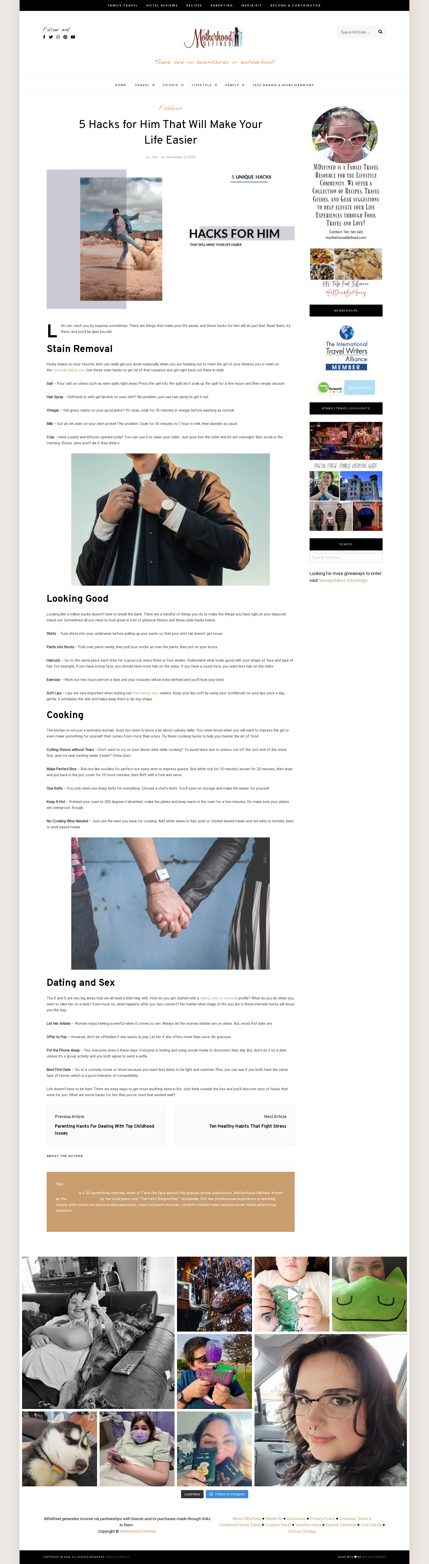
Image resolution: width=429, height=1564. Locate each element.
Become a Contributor (296, 5)
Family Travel (123, 5)
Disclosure (296, 1518)
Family (232, 85)
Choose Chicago (302, 1531)
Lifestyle (202, 85)
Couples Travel (278, 1525)
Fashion (170, 108)
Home (120, 85)
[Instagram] (168, 1403)
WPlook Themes (374, 1557)
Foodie (171, 85)
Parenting (222, 5)
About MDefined (247, 1518)
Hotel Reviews (162, 5)
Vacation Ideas (308, 1525)
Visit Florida (371, 1525)
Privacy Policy (322, 1518)
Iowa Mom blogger (83, 1199)
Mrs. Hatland (67, 1193)
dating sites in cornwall (218, 998)
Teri (154, 157)
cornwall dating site (68, 370)
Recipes (194, 5)
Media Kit (252, 5)
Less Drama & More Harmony (283, 85)
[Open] (98, 1333)
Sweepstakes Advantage (343, 580)
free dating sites (146, 693)
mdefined (98, 1262)
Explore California (341, 1525)
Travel (142, 85)
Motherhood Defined (138, 1531)
